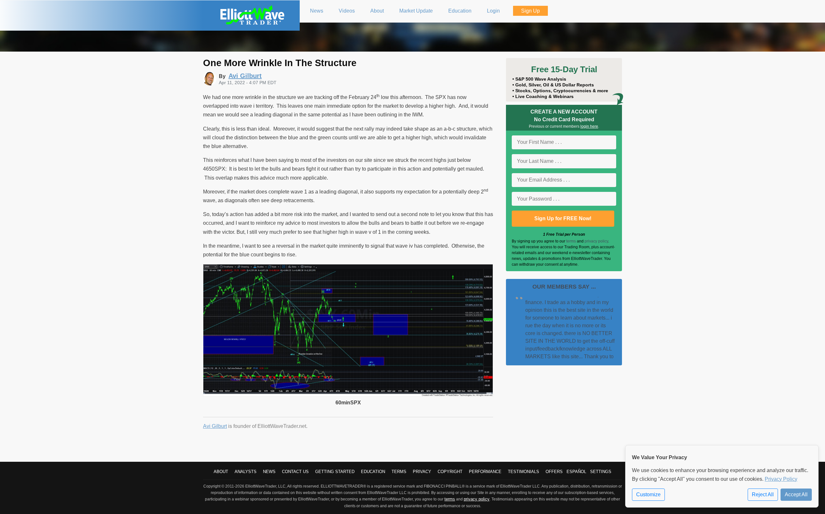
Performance (485, 471)
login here (589, 126)
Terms (399, 471)
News (269, 471)
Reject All (763, 494)
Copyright (450, 471)
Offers (554, 471)
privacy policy (596, 241)
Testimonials (523, 471)
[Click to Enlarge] (348, 395)
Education (373, 471)
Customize (648, 494)
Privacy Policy (781, 479)
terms (571, 241)
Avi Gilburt (215, 426)
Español (576, 471)
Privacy (422, 471)
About (221, 471)
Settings (600, 471)
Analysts (246, 471)
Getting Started (334, 471)
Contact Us (295, 471)
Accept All (796, 494)
